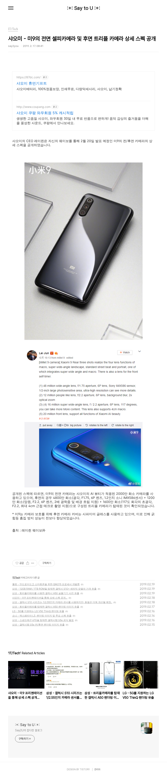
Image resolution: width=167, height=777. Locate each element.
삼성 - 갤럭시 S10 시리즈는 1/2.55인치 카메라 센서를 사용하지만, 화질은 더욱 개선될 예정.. (62, 602)
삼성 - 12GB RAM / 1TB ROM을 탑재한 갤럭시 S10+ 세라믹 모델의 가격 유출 (54, 588)
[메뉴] (11, 8)
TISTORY (85, 769)
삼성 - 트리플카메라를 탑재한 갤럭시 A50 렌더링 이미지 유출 (45, 606)
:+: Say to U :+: (83, 8)
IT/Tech (16, 577)
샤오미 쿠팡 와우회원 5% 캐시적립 (45, 113)
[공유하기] (27, 563)
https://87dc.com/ (28, 77)
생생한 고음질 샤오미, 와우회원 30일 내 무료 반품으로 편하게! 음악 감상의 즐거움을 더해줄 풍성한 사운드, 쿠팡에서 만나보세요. (82, 120)
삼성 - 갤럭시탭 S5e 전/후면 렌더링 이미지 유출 (38, 624)
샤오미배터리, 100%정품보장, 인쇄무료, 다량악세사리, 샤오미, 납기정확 (69, 89)
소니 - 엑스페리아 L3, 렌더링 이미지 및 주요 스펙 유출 (41, 615)
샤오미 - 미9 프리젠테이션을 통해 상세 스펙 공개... (39, 597)
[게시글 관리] (32, 563)
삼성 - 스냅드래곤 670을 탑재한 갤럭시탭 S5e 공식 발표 (43, 620)
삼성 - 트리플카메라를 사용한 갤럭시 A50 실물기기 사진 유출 (45, 593)
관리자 (97, 769)
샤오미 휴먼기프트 (31, 83)
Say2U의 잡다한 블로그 (28, 730)
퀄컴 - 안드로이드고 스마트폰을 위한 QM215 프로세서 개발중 (46, 584)
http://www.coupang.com (33, 106)
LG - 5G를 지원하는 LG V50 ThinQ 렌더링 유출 (38, 611)
